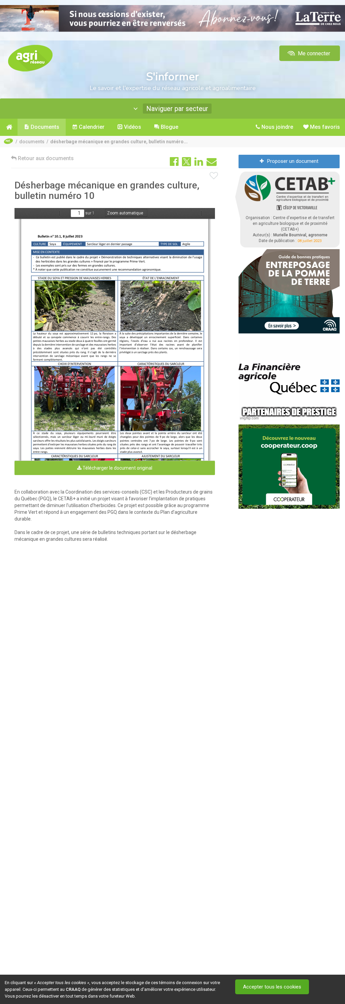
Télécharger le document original (117, 468)
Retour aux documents (45, 158)
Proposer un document (292, 161)
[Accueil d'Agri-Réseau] (30, 57)
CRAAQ (73, 989)
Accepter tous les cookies (272, 987)
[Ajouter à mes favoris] (214, 176)
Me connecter (313, 53)
